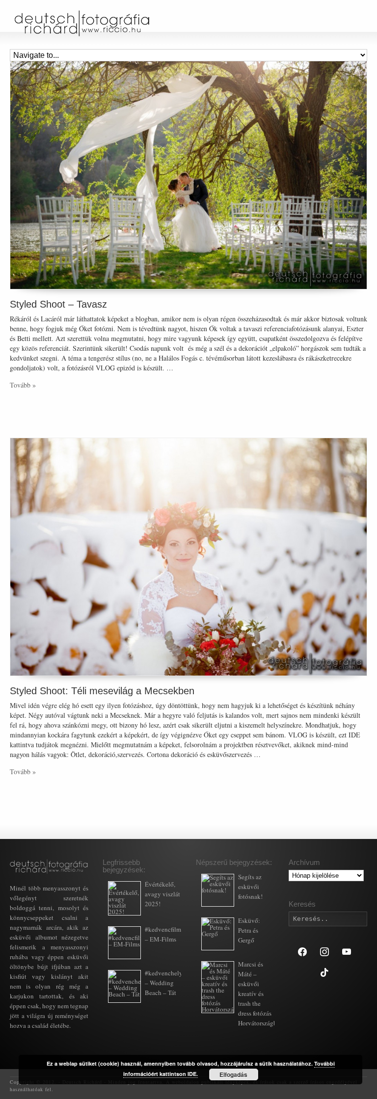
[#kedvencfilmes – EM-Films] (124, 942)
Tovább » (23, 385)
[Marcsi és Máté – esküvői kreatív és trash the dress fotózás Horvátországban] (217, 987)
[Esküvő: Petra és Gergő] (217, 933)
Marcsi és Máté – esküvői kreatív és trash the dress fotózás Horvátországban (260, 993)
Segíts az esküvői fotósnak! (250, 886)
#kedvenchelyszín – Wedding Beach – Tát (169, 982)
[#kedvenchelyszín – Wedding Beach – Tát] (124, 986)
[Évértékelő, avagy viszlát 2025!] (124, 898)
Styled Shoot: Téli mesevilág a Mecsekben (102, 690)
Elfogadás (233, 1074)
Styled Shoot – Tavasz (58, 304)
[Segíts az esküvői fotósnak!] (217, 890)
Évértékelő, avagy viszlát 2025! (162, 894)
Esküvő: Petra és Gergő (249, 930)
